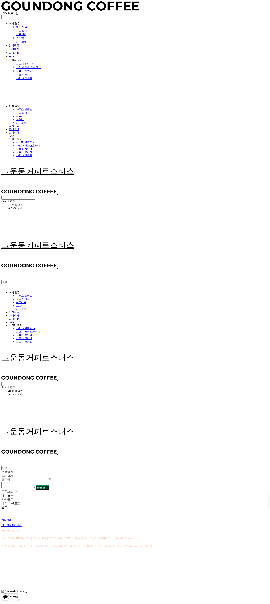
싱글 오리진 (23, 30)
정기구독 (14, 45)
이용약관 (6, 520)
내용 (48, 479)
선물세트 (21, 34)
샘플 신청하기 (24, 74)
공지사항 (14, 52)
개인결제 (21, 41)
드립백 (20, 38)
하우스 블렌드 (24, 27)
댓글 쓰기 (42, 487)
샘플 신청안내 (24, 71)
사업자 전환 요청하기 (28, 67)
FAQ (11, 56)
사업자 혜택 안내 (26, 63)
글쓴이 (5, 479)
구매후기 (14, 49)
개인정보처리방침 (11, 525)
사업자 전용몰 (24, 78)
